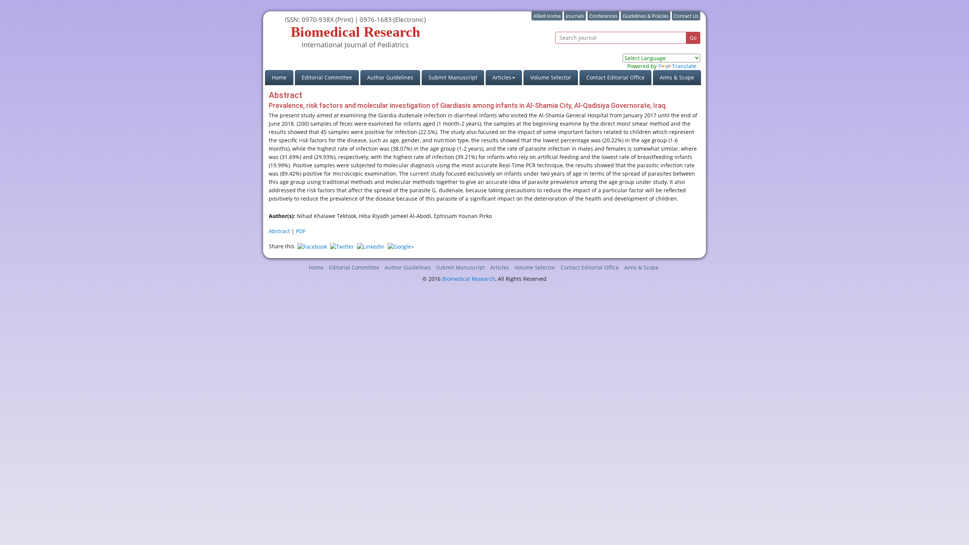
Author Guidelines (390, 77)
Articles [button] (501, 77)
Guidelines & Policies (645, 15)
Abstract (279, 231)
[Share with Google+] (401, 246)
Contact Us (686, 15)
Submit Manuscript (452, 77)
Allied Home (547, 15)
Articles (499, 267)
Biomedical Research (468, 278)
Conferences (603, 15)
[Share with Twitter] (342, 246)
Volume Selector (550, 77)
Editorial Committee (327, 77)
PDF (300, 231)
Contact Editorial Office (615, 77)
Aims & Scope (677, 77)
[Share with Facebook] (312, 246)
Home (282, 77)
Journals (575, 15)
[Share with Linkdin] (371, 246)
